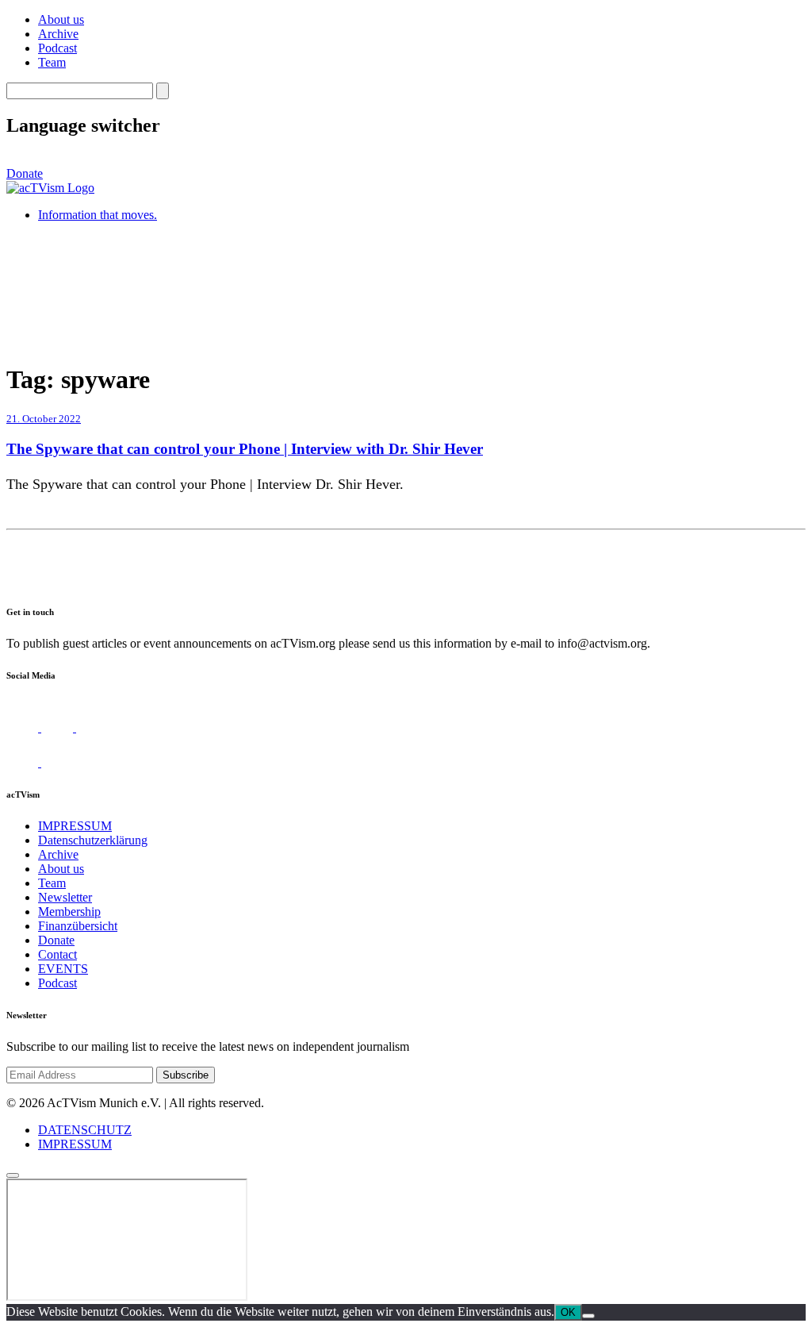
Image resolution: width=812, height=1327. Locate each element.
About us (61, 19)
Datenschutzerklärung (92, 840)
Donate (24, 173)
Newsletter (65, 897)
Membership (69, 911)
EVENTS (63, 968)
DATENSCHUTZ (85, 1130)
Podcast (57, 48)
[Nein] (588, 1316)
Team (52, 62)
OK (568, 1312)
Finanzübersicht (77, 926)
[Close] (12, 1175)
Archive (58, 33)
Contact (57, 954)
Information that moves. (97, 214)
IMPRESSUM (75, 826)
